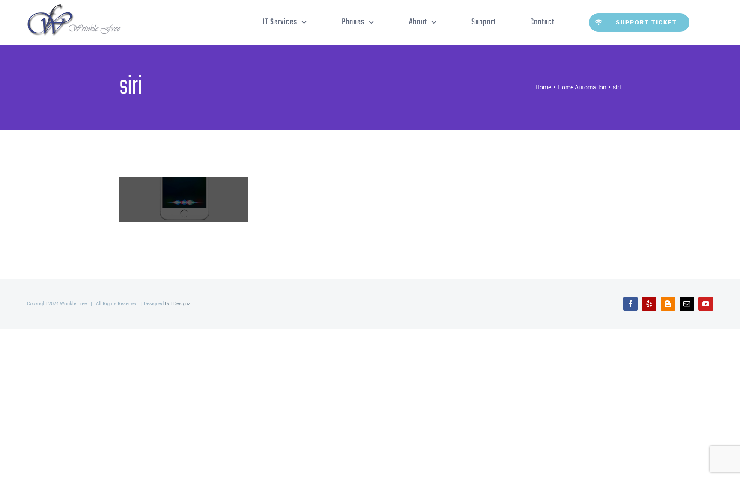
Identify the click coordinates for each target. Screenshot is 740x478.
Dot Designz (177, 303)
